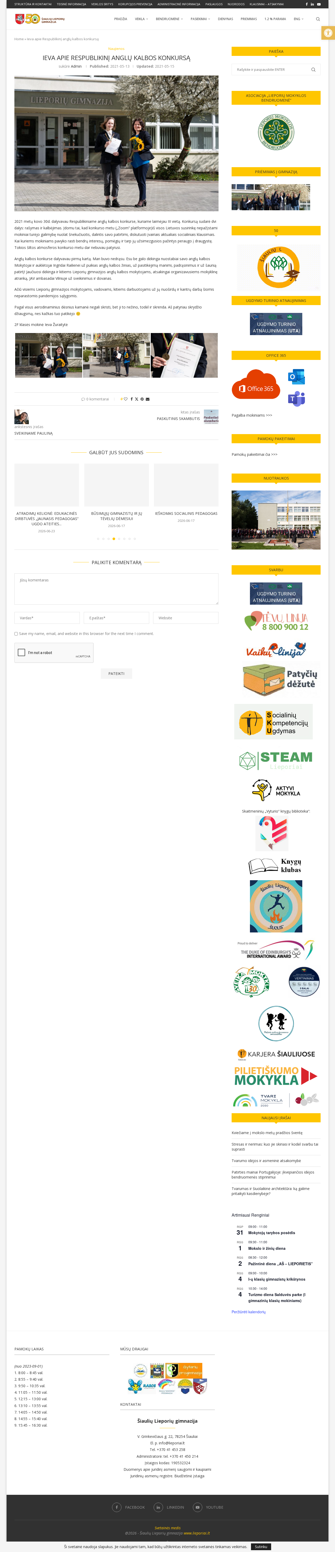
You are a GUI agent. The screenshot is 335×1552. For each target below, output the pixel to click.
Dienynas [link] (225, 19)
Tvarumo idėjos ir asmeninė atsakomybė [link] (266, 1160)
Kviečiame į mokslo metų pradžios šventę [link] (267, 1132)
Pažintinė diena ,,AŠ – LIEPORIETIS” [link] (280, 1263)
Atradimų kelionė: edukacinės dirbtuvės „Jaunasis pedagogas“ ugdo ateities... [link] (47, 518)
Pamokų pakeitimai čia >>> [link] (254, 454)
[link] (328, 33)
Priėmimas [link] (249, 19)
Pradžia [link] (120, 19)
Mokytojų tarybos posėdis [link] (271, 1232)
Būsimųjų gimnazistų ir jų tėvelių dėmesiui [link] (116, 516)
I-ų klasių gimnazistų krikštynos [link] (276, 1279)
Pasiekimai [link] (199, 19)
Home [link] (19, 39)
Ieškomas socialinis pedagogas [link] (186, 513)
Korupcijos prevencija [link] (135, 4)
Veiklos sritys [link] (102, 4)
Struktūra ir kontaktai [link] (33, 4)
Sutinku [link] (261, 1546)
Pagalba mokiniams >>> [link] (252, 415)
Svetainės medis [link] (168, 1527)
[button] (21, 501)
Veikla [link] (140, 19)
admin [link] (76, 66)
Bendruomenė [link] (168, 19)
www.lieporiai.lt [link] (197, 1533)
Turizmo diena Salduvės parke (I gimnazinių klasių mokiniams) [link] (276, 1297)
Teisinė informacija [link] (71, 4)
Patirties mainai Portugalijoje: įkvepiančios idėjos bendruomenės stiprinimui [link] (273, 1175)
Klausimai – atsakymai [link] (267, 4)
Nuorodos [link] (236, 4)
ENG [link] (297, 19)
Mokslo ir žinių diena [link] (267, 1248)
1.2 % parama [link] (275, 19)
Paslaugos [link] (213, 4)
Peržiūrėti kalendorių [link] (249, 1311)
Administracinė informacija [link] (179, 4)
